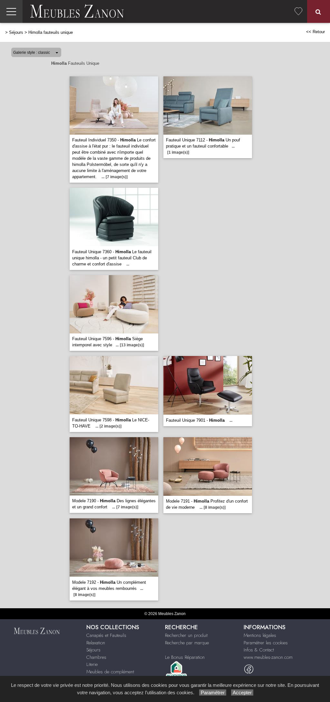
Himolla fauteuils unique (50, 32)
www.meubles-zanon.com (268, 657)
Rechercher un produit (186, 635)
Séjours (16, 32)
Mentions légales (260, 635)
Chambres (96, 657)
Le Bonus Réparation (185, 657)
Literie (92, 664)
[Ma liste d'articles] (298, 11)
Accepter (242, 692)
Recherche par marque (187, 642)
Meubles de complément (110, 671)
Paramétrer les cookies (266, 642)
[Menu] (11, 11)
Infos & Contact (259, 649)
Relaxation (95, 642)
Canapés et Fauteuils (106, 635)
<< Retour (315, 31)
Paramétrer (212, 692)
